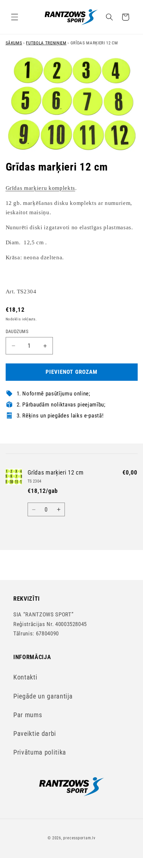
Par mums (27, 715)
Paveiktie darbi (34, 734)
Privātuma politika (39, 752)
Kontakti (25, 677)
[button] (15, 17)
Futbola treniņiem (46, 42)
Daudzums (17, 331)
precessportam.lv (79, 838)
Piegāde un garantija (42, 696)
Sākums (14, 42)
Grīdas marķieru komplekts (40, 188)
